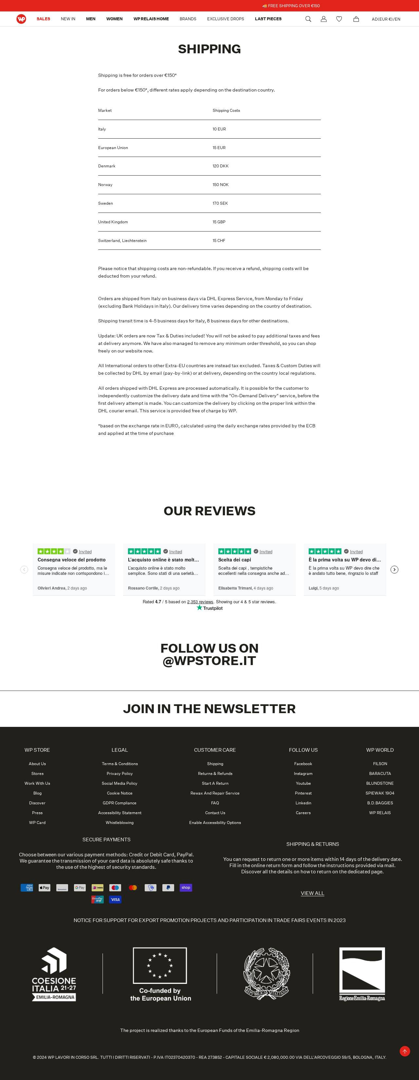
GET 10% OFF (209, 649)
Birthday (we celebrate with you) (185, 555)
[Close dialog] (275, 420)
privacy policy (241, 633)
